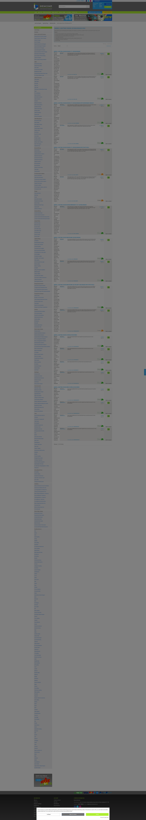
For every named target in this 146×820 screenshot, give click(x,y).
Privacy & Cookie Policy (104, 817)
